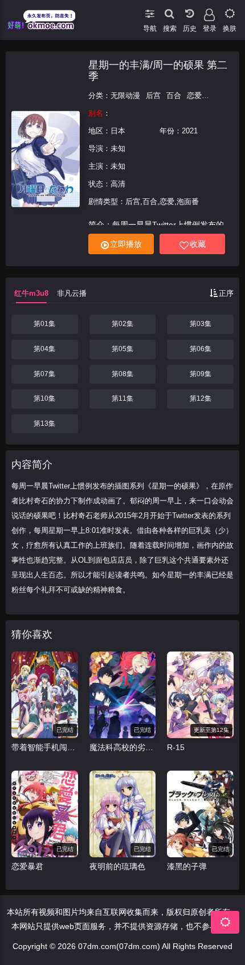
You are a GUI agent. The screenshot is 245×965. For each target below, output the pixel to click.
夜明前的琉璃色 (117, 866)
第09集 (200, 374)
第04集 (44, 349)
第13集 (44, 423)
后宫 (153, 95)
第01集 (44, 324)
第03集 (200, 324)
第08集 (122, 374)
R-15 (176, 747)
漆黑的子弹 (187, 866)
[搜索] (169, 11)
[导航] (150, 11)
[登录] (209, 11)
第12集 (200, 398)
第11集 (122, 398)
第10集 (44, 398)
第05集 (122, 349)
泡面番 (218, 95)
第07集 (44, 374)
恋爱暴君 (27, 866)
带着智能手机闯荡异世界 (44, 747)
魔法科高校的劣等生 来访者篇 (122, 747)
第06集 (200, 349)
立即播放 (126, 244)
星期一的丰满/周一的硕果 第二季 (157, 70)
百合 (173, 95)
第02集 (122, 324)
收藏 (198, 244)
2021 (190, 131)
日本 (118, 131)
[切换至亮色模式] (229, 11)
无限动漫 (125, 95)
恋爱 (194, 95)
